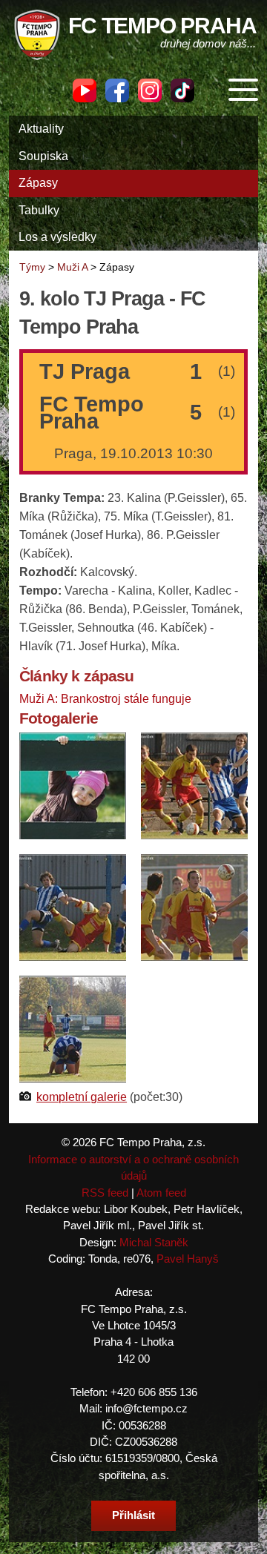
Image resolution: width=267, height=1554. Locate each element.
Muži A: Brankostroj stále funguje (105, 698)
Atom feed (161, 1192)
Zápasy (38, 182)
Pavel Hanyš (187, 1258)
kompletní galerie (81, 1097)
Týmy (32, 267)
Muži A (72, 267)
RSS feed (105, 1192)
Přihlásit (133, 1515)
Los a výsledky (57, 237)
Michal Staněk (153, 1242)
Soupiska (43, 156)
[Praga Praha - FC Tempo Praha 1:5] (72, 785)
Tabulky (39, 210)
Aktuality (41, 128)
